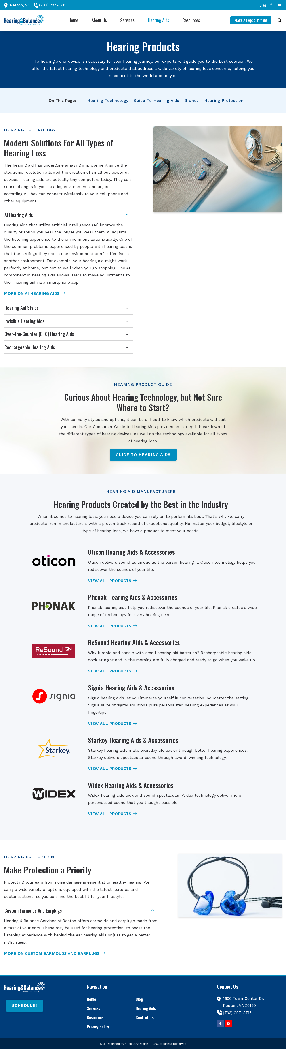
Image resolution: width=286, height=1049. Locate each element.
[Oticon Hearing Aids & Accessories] (54, 560)
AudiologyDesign (136, 1043)
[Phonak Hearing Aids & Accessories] (54, 606)
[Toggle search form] (280, 20)
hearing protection (224, 100)
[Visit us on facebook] (271, 5)
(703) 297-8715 (52, 5)
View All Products (109, 580)
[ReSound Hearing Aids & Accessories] (54, 651)
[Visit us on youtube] (279, 5)
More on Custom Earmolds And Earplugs (51, 953)
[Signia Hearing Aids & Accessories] (54, 696)
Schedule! (24, 1005)
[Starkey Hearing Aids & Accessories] (54, 748)
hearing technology (107, 100)
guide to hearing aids (156, 100)
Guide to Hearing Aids (143, 454)
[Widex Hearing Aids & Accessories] (54, 794)
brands (192, 100)
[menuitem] (261, 5)
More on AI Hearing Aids (31, 293)
